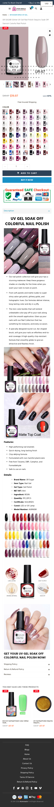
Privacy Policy (27, 768)
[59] (32, 123)
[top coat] (11, 152)
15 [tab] (38, 66)
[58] (38, 123)
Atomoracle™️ (25, 801)
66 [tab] (28, 77)
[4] (32, 146)
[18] (11, 146)
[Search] (36, 8)
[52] (32, 129)
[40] (25, 117)
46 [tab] (15, 73)
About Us (27, 759)
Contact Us (27, 764)
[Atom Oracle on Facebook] (14, 788)
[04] (11, 111)
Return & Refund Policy (14, 669)
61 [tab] (15, 77)
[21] (38, 140)
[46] (5, 123)
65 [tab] (25, 77)
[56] (5, 129)
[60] (25, 123)
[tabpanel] (27, 53)
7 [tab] (17, 66)
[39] (18, 117)
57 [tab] (44, 73)
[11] (38, 111)
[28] (38, 135)
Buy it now (27, 180)
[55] (11, 129)
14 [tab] (36, 66)
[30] (25, 135)
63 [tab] (20, 77)
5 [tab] (12, 66)
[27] (45, 135)
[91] (11, 158)
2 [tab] (4, 66)
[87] (18, 158)
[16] (25, 146)
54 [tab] (36, 73)
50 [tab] (25, 73)
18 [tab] (46, 66)
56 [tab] (41, 73)
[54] (18, 129)
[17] (18, 146)
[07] (18, 111)
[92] (5, 158)
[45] (45, 117)
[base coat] (18, 152)
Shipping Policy (10, 664)
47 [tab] (17, 73)
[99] (45, 152)
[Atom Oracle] (19, 8)
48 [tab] (20, 73)
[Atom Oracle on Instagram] (27, 788)
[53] (25, 129)
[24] (18, 140)
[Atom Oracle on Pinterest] (22, 788)
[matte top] (25, 152)
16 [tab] (41, 66)
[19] (5, 146)
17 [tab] (44, 66)
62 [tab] (17, 77)
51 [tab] (28, 73)
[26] (5, 140)
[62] (11, 123)
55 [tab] (38, 73)
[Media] (50, 35)
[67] (5, 111)
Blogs (27, 750)
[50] (45, 129)
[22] (32, 140)
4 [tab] (9, 66)
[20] (45, 140)
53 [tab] (33, 73)
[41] (32, 117)
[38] (11, 117)
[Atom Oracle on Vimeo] (40, 788)
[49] (5, 135)
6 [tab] (15, 66)
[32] (11, 135)
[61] (18, 123)
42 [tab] (4, 73)
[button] (4, 84)
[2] (45, 146)
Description (9, 211)
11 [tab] (28, 66)
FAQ (27, 745)
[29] (32, 135)
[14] (45, 111)
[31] (18, 135)
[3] (38, 146)
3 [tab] (7, 66)
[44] (38, 117)
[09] (32, 111)
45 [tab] (12, 73)
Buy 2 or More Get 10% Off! (29, 3)
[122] (32, 152)
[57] (45, 123)
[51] (38, 129)
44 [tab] (9, 73)
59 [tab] (49, 73)
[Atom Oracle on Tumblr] (31, 788)
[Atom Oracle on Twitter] (18, 788)
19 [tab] (49, 66)
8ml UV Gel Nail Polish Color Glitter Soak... (16, 722)
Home (27, 754)
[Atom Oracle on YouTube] (36, 788)
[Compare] (50, 31)
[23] (25, 140)
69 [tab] (36, 77)
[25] (11, 140)
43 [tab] (7, 73)
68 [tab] (33, 77)
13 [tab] (33, 66)
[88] (25, 158)
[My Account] (40, 8)
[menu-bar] (9, 8)
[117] (38, 152)
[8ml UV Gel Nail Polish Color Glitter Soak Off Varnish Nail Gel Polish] (17, 704)
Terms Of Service (27, 777)
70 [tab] (38, 77)
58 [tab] (46, 73)
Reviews (7, 674)
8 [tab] (20, 66)
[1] (5, 152)
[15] (5, 117)
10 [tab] (25, 66)
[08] (25, 111)
